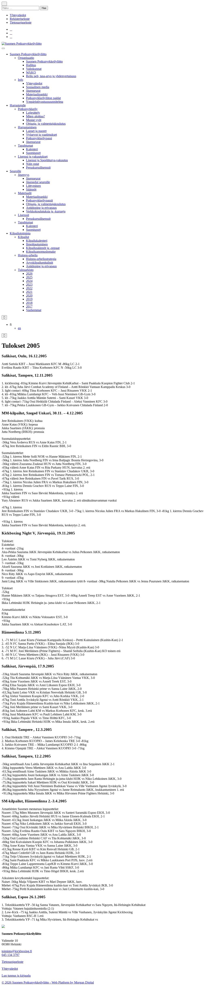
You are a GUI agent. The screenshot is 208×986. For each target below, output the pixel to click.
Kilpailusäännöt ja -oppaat (43, 248)
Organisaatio (26, 58)
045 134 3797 (11, 955)
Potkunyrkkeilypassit (39, 200)
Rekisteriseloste (20, 19)
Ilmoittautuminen (37, 244)
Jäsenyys (23, 175)
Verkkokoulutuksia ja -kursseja (45, 211)
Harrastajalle (18, 105)
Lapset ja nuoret (36, 131)
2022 (29, 288)
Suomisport (33, 153)
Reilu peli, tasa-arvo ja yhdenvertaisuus (51, 76)
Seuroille (15, 171)
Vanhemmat (33, 310)
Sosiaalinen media (37, 87)
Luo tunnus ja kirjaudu (16, 975)
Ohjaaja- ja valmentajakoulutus (46, 123)
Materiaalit (24, 193)
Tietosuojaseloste (20, 22)
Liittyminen (33, 185)
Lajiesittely (33, 112)
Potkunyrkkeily (28, 109)
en (19, 328)
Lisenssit (23, 215)
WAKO (31, 72)
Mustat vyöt (33, 120)
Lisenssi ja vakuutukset (33, 156)
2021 (29, 292)
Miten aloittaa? (35, 116)
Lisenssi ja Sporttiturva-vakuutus (47, 160)
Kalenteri (32, 149)
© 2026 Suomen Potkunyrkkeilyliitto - (27, 982)
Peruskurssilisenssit (38, 167)
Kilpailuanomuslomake (41, 251)
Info (20, 79)
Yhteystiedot (18, 15)
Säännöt (31, 189)
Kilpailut (23, 237)
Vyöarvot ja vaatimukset (41, 134)
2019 (29, 299)
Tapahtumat (25, 145)
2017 (29, 306)
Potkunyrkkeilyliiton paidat (43, 98)
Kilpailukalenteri (36, 240)
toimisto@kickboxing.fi (17, 951)
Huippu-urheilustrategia (41, 259)
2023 (29, 284)
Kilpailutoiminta (20, 233)
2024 (29, 281)
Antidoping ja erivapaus (41, 207)
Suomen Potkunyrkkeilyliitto (28, 54)
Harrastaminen (27, 127)
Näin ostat (32, 164)
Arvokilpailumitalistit (39, 262)
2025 (29, 277)
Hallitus (31, 65)
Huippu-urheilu (28, 255)
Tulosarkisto (26, 270)
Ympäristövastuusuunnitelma (44, 101)
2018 (29, 302)
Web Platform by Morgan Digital (73, 982)
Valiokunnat (33, 68)
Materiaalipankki (37, 94)
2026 (29, 273)
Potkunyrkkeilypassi (39, 138)
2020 (29, 295)
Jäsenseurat (33, 90)
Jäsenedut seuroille (38, 182)
